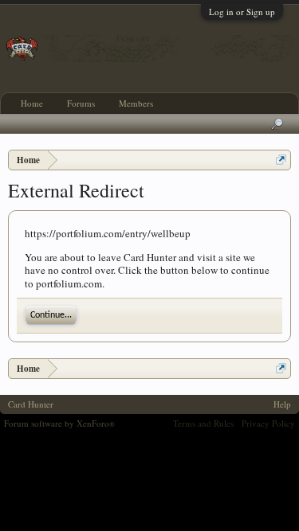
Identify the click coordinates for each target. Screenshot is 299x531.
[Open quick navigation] (281, 159)
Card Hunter (30, 404)
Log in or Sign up (242, 12)
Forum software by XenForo (59, 423)
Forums (81, 103)
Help (282, 404)
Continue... (51, 315)
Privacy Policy (268, 423)
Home (32, 103)
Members (136, 103)
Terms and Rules (203, 423)
